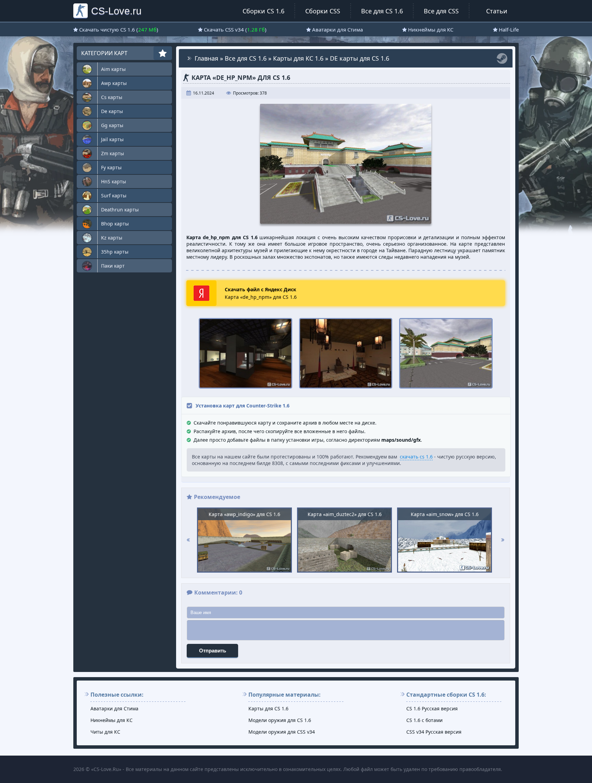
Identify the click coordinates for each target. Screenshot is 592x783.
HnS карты (113, 181)
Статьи (496, 11)
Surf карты (113, 195)
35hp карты (114, 251)
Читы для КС (105, 732)
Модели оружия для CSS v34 (281, 732)
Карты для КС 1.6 (298, 58)
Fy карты (111, 167)
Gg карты (112, 125)
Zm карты (112, 153)
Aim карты (113, 69)
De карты (112, 111)
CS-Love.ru (116, 10)
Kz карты (111, 237)
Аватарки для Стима (337, 29)
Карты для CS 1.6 (268, 708)
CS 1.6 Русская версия (432, 708)
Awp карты (114, 83)
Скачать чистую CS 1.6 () (118, 29)
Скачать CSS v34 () (235, 29)
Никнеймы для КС (430, 29)
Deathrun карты (120, 209)
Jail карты (112, 139)
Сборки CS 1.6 (263, 11)
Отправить (212, 650)
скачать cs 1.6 (416, 456)
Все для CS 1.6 (382, 11)
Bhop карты (115, 223)
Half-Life (509, 29)
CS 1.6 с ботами (424, 720)
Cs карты (111, 97)
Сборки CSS (322, 11)
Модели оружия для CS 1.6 (279, 720)
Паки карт (113, 265)
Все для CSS (441, 11)
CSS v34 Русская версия (433, 732)
